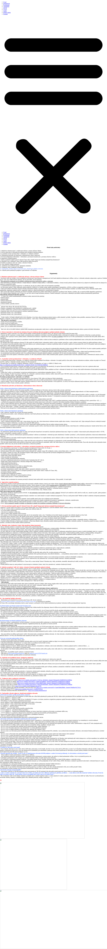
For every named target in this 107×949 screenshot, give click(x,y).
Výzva (5, 9)
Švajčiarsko (6, 5)
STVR (5, 8)
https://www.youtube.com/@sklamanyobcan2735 (28, 686)
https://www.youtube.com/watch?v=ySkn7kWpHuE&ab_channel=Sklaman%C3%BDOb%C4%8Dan (45, 684)
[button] (53, 123)
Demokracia (6, 3)
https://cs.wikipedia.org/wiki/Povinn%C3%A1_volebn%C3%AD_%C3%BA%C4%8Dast (24, 365)
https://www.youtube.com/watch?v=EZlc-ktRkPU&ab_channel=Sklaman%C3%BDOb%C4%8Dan (43, 683)
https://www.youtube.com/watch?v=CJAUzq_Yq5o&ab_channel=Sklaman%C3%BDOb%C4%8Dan (45, 680)
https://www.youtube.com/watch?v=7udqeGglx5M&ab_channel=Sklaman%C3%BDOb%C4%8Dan (43, 681)
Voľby (5, 11)
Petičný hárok (7, 12)
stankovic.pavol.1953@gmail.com (38, 653)
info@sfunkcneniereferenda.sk (16, 653)
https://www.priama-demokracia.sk (37, 690)
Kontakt (5, 14)
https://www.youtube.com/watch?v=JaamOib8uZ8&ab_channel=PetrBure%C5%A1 (58, 687)
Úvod (4, 2)
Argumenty (6, 6)
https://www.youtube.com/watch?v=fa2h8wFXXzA (29, 689)
